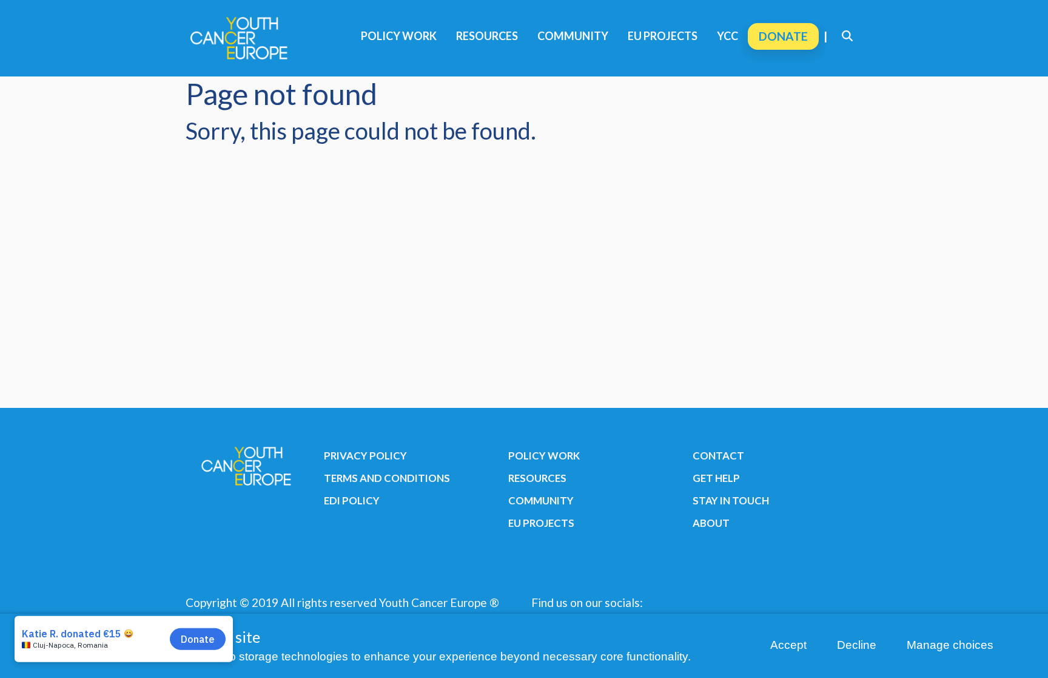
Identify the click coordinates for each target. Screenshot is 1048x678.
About (711, 523)
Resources (487, 35)
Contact (718, 455)
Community (572, 35)
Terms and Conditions (387, 478)
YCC (727, 35)
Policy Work (399, 35)
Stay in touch (731, 500)
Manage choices (950, 645)
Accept (788, 645)
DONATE (783, 36)
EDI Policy (352, 500)
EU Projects (662, 35)
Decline (856, 645)
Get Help (716, 478)
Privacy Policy (365, 455)
